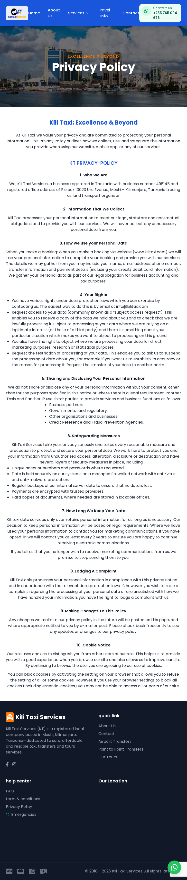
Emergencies (23, 814)
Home (34, 13)
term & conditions (23, 799)
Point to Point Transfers (120, 749)
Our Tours (107, 757)
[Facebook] (7, 764)
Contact (130, 13)
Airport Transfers (114, 741)
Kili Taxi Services (40, 717)
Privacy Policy (19, 806)
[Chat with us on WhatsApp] (174, 867)
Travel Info (104, 13)
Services (76, 13)
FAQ (10, 791)
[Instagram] (14, 764)
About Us (54, 13)
